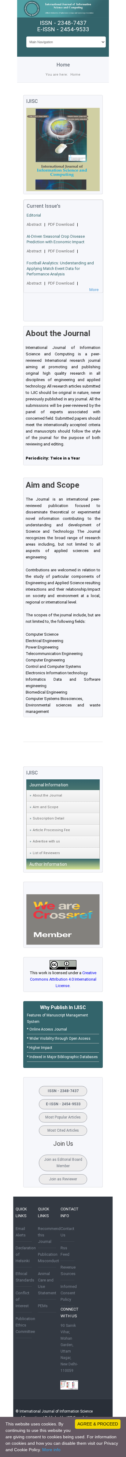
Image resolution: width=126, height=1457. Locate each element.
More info (51, 1449)
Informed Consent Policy (69, 1293)
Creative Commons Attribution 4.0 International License (63, 979)
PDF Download (61, 224)
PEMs (43, 1306)
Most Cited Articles (63, 1130)
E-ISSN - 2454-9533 (63, 1104)
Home (75, 75)
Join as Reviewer (63, 1179)
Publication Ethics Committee (25, 1325)
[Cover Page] (63, 189)
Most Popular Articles (63, 1117)
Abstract (34, 224)
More (93, 289)
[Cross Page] (63, 943)
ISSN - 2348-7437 (63, 1091)
